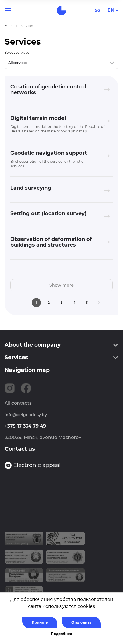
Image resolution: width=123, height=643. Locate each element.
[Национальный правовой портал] (65, 577)
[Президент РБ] (24, 577)
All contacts (18, 403)
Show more (61, 285)
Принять (40, 622)
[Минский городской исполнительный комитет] (24, 541)
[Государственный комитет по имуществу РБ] (24, 559)
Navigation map (27, 370)
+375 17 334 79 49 (25, 426)
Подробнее (61, 634)
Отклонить (81, 622)
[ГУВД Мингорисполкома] (65, 559)
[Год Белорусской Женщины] (65, 541)
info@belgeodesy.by (26, 414)
